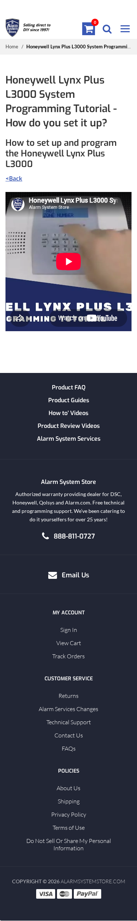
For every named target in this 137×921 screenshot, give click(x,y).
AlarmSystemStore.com (93, 881)
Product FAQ (68, 387)
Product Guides (68, 400)
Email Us (75, 575)
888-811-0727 (74, 536)
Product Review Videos (69, 426)
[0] (88, 28)
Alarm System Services (68, 439)
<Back (13, 178)
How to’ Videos (68, 413)
